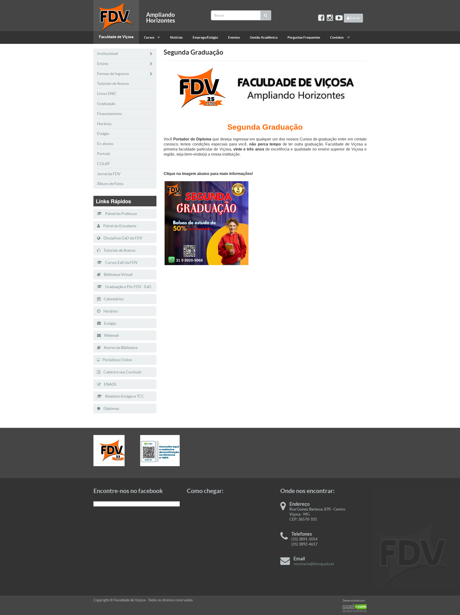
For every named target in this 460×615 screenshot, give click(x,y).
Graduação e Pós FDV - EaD (127, 286)
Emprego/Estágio (205, 37)
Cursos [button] (149, 37)
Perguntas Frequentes (304, 37)
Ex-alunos (105, 143)
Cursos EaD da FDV (121, 262)
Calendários (113, 299)
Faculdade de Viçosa (116, 37)
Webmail (111, 335)
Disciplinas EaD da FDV (122, 238)
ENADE (110, 384)
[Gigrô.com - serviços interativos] (355, 608)
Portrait (103, 153)
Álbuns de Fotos (110, 183)
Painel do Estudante (119, 226)
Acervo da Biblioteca (120, 347)
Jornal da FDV (109, 174)
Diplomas (111, 408)
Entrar (355, 18)
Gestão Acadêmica (263, 37)
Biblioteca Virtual (117, 274)
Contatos (337, 37)
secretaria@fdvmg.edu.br (313, 564)
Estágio (103, 133)
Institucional (107, 53)
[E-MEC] (160, 450)
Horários (104, 124)
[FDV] (113, 450)
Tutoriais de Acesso (113, 83)
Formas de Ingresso (113, 73)
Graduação (106, 103)
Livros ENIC (107, 93)
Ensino (102, 63)
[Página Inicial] (116, 15)
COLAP (103, 164)
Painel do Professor (120, 213)
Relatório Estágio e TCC (124, 396)
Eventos (234, 37)
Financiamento (109, 113)
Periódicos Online (117, 360)
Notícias (176, 37)
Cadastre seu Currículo (122, 372)
